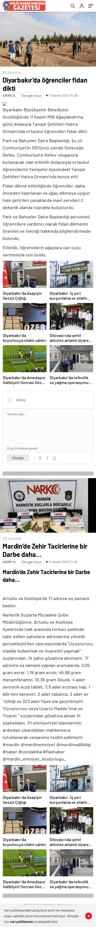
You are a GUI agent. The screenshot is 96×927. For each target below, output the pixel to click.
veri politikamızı (21, 922)
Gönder (18, 458)
